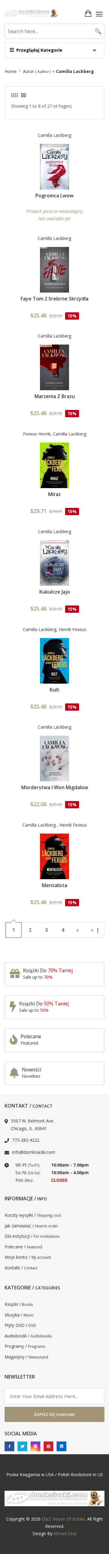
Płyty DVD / (20, 1325)
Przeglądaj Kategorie (39, 50)
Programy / (25, 1346)
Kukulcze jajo (54, 592)
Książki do (48, 970)
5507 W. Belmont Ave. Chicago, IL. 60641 (32, 1124)
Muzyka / (19, 1315)
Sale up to (37, 977)
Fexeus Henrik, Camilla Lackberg (54, 434)
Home (11, 71)
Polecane (31, 1036)
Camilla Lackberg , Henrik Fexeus (54, 825)
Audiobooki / (28, 1336)
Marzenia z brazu (55, 396)
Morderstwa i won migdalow (54, 787)
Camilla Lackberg (54, 135)
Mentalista (54, 885)
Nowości (31, 1070)
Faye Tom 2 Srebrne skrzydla (54, 299)
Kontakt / (21, 1268)
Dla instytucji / (32, 1236)
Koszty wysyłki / (33, 1215)
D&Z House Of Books (63, 1519)
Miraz (54, 494)
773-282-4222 (25, 1140)
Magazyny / (26, 1357)
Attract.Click (65, 1533)
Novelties (31, 1076)
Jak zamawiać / (31, 1226)
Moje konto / (28, 1257)
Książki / (19, 1304)
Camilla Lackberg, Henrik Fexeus (54, 629)
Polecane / (23, 1247)
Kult (54, 690)
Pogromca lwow (54, 196)
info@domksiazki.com (33, 1152)
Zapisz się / (54, 1414)
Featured (29, 1043)
